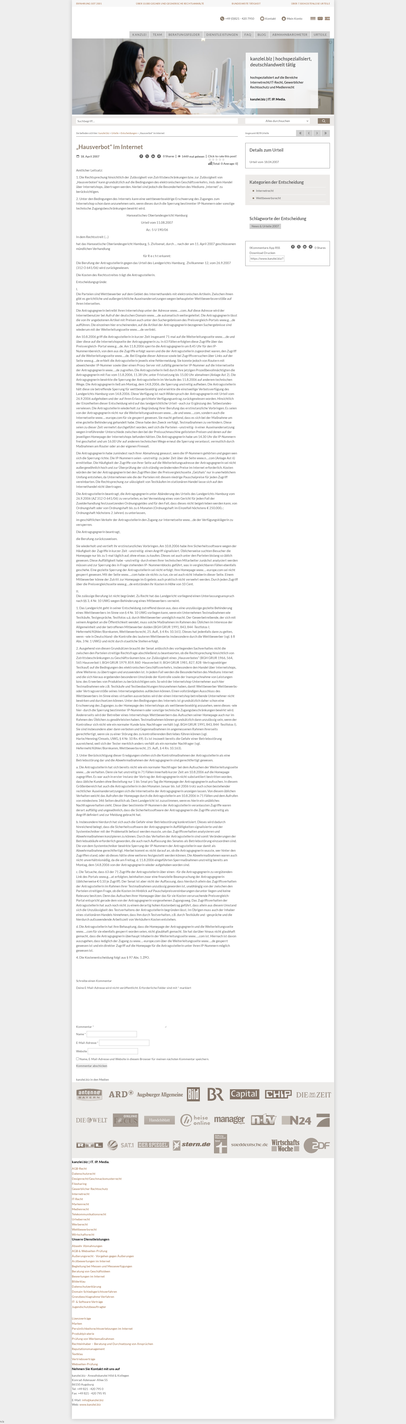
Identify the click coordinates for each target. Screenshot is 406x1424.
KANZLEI (139, 34)
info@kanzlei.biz (92, 1400)
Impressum (165, 1411)
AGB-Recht (79, 1168)
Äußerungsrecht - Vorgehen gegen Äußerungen (103, 1256)
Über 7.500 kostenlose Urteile (310, 3)
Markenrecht (80, 1204)
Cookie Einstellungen (86, 1411)
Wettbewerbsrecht (268, 198)
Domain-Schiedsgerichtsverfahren (94, 1291)
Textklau (77, 1354)
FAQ (247, 34)
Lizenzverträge (81, 1318)
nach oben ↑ (187, 1411)
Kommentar (85, 1026)
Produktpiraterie (83, 1333)
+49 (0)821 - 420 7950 (239, 18)
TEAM (157, 34)
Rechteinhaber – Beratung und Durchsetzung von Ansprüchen (112, 1344)
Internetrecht (265, 190)
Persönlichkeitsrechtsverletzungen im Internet (102, 1328)
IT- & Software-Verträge (87, 1301)
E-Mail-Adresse (87, 1042)
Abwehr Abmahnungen (87, 1246)
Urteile (115, 133)
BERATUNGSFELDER (184, 34)
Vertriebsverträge (83, 1359)
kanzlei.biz (104, 133)
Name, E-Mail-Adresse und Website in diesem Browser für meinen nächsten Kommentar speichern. (144, 1059)
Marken (77, 1323)
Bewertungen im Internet (88, 1276)
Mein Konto (294, 18)
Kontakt (270, 18)
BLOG (262, 34)
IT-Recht (77, 1199)
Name (81, 1034)
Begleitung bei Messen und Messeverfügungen (102, 1266)
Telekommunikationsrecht (89, 1214)
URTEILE (320, 34)
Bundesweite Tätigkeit (246, 3)
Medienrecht (80, 1209)
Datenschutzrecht (83, 1173)
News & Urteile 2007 (265, 226)
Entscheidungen (129, 133)
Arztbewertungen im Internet (91, 1261)
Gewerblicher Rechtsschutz (90, 1189)
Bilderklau (78, 1281)
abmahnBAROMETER (289, 34)
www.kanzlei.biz (90, 1404)
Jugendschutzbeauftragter (89, 1307)
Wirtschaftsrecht (83, 1234)
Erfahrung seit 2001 (89, 3)
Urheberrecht (81, 1219)
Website (81, 1051)
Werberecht (80, 1224)
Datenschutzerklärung (86, 1286)
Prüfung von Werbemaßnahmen (93, 1338)
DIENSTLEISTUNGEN (222, 34)
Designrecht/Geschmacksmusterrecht (97, 1178)
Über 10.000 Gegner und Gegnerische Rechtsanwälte (170, 3)
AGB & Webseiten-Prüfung (89, 1251)
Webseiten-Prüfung (85, 1364)
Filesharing (79, 1184)
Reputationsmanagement (88, 1349)
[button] (141, 156)
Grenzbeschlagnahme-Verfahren (93, 1296)
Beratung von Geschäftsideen (91, 1271)
